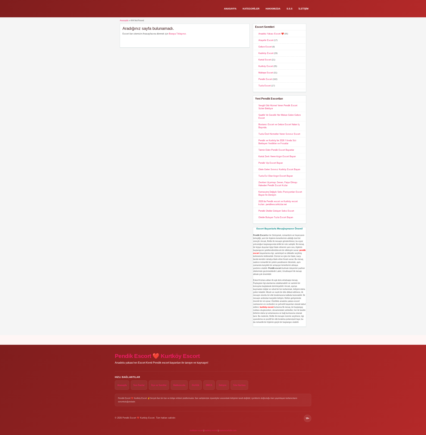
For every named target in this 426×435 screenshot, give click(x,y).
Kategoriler (251, 8)
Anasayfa (230, 8)
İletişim (304, 8)
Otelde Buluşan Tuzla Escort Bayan (275, 217)
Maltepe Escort (265, 72)
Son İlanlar (139, 385)
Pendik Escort (265, 79)
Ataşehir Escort (265, 40)
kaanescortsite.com (227, 430)
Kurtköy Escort (265, 66)
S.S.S (289, 8)
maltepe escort (196, 430)
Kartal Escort (264, 59)
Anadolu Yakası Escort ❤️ (271, 33)
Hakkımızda (273, 8)
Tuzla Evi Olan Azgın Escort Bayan (275, 176)
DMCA (209, 385)
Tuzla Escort (264, 85)
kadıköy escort (211, 430)
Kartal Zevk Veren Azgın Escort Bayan (277, 156)
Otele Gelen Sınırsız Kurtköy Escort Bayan (279, 169)
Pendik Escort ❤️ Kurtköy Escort (157, 356)
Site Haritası (239, 385)
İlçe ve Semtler (159, 385)
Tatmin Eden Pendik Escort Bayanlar (276, 150)
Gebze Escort (265, 46)
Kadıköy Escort (265, 53)
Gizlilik (195, 385)
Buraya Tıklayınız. (178, 33)
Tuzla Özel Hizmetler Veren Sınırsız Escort (279, 134)
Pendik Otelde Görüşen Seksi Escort (276, 211)
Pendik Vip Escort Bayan (270, 163)
